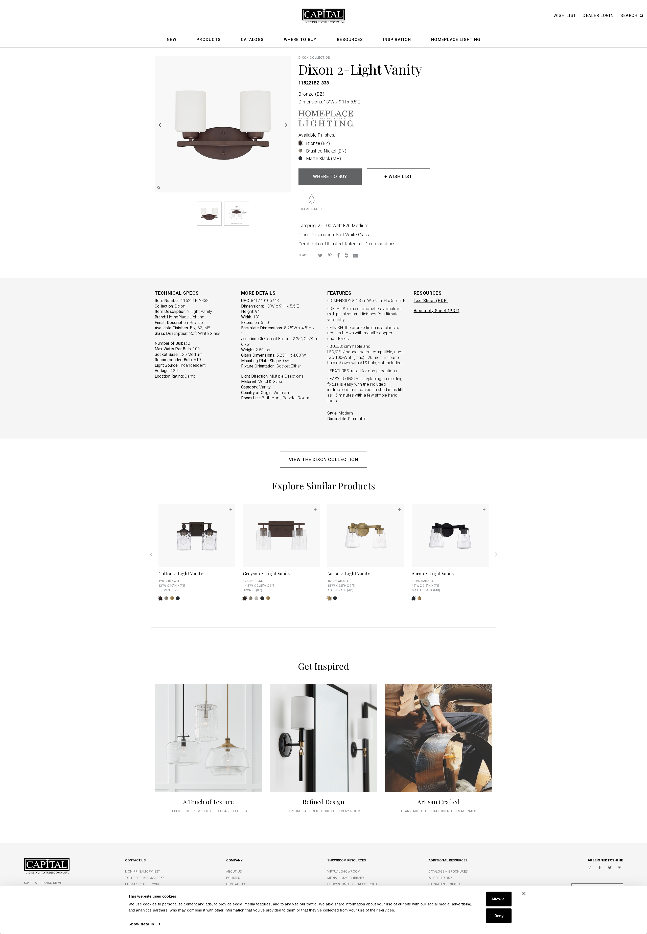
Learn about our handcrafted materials (438, 811)
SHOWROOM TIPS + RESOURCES (352, 884)
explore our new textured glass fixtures (208, 811)
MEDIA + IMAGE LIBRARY (345, 878)
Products (208, 40)
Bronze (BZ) (311, 94)
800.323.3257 (154, 878)
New (171, 40)
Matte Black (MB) (323, 158)
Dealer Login (598, 15)
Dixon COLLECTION (314, 57)
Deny (498, 915)
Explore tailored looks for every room (324, 811)
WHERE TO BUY (330, 176)
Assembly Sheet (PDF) (436, 310)
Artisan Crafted (438, 802)
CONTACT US (236, 884)
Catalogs (252, 40)
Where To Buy (300, 40)
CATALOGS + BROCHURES (448, 871)
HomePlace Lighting (455, 40)
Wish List (564, 15)
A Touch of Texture (208, 802)
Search (629, 15)
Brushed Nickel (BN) (326, 151)
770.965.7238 (148, 884)
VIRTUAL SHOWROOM (343, 871)
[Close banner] (524, 893)
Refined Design (323, 802)
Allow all (498, 899)
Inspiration (397, 40)
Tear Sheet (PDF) (431, 300)
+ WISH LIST (398, 176)
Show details (141, 924)
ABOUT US (234, 871)
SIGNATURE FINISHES (444, 884)
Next (285, 124)
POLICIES (233, 878)
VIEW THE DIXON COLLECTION (323, 459)
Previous (159, 124)
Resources (350, 40)
